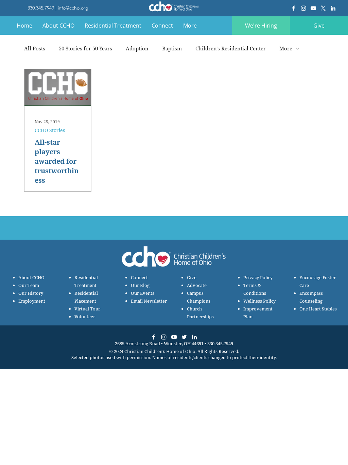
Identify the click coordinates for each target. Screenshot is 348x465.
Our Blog (140, 285)
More (285, 48)
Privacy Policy (258, 277)
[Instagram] (303, 8)
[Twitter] (184, 337)
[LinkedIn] (333, 8)
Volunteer (84, 317)
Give (191, 277)
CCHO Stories (50, 130)
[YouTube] (313, 8)
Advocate (197, 285)
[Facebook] (293, 8)
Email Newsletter (149, 301)
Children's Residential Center (230, 48)
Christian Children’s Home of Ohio (159, 351)
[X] (323, 8)
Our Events (142, 293)
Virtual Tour (87, 309)
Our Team (28, 285)
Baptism (172, 48)
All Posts (34, 48)
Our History (30, 293)
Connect (139, 277)
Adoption (137, 48)
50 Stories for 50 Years (85, 48)
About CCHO (31, 277)
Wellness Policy (259, 301)
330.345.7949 (41, 8)
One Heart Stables (318, 309)
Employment (31, 301)
